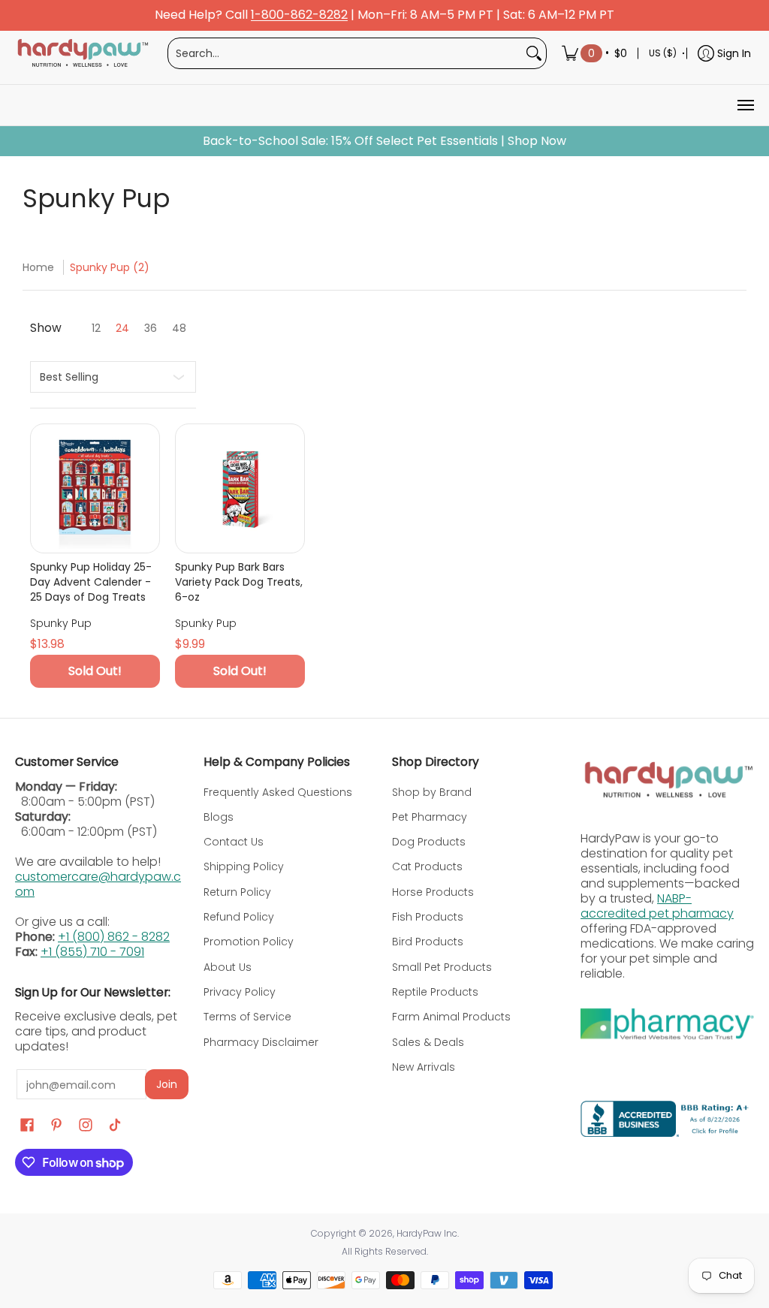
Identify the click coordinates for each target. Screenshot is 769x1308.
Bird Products (427, 941)
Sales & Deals (428, 1042)
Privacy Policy (240, 991)
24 (122, 328)
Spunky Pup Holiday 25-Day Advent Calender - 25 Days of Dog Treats (91, 581)
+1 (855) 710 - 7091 (92, 951)
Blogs (219, 816)
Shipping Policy (244, 866)
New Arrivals (423, 1066)
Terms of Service (247, 1016)
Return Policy (237, 892)
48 (179, 328)
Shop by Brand (432, 792)
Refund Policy (239, 916)
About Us (228, 967)
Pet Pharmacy (429, 816)
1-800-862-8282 (299, 15)
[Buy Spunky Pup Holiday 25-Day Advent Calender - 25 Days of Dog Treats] (95, 488)
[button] (27, 1125)
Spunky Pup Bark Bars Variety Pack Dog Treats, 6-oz (239, 581)
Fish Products (427, 916)
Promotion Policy (249, 941)
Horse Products (433, 892)
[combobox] (345, 53)
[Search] (534, 53)
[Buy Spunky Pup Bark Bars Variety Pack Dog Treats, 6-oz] (239, 488)
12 (96, 328)
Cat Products (427, 866)
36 (150, 328)
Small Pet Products (442, 967)
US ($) (663, 53)
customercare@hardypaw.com (98, 884)
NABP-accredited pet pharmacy (657, 906)
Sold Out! (95, 671)
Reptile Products (435, 991)
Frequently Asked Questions (278, 792)
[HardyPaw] (82, 53)
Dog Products (429, 841)
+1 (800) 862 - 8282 (114, 936)
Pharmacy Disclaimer (261, 1042)
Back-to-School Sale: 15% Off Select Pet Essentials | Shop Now (384, 141)
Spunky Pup (61, 623)
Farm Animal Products (451, 1016)
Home (38, 267)
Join (166, 1084)
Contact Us (234, 841)
